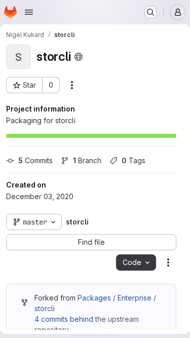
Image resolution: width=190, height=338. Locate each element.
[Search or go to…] (150, 12)
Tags (133, 160)
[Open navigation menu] (29, 12)
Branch (87, 160)
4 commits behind (63, 319)
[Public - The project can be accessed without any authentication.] (78, 57)
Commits (35, 160)
